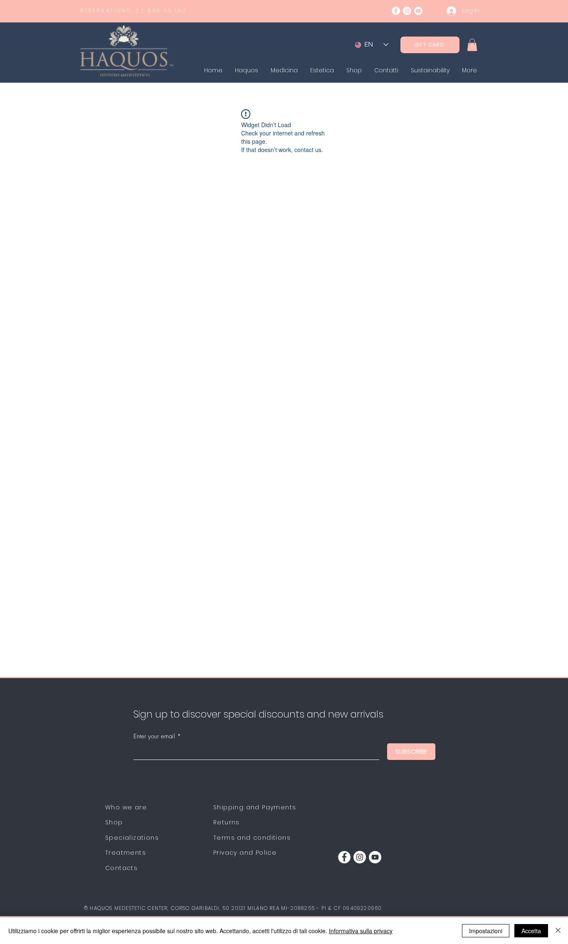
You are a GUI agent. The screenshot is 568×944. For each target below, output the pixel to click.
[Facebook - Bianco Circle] (396, 11)
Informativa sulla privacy (361, 931)
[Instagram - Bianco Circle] (407, 11)
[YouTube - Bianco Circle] (418, 11)
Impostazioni (485, 931)
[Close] (558, 930)
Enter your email (154, 736)
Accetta (531, 931)
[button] (472, 45)
